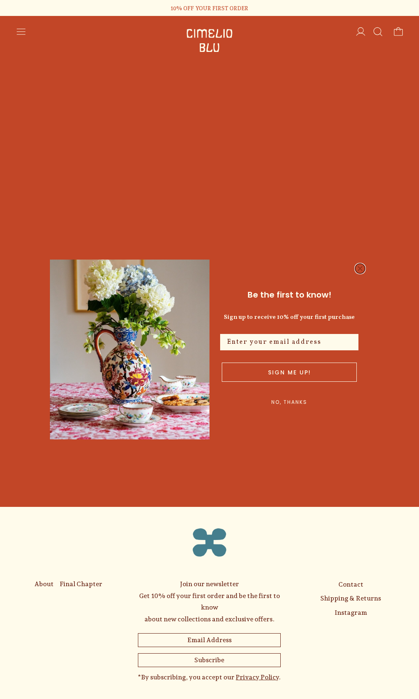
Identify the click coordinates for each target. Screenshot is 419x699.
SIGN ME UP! (289, 372)
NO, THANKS (289, 402)
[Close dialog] (360, 268)
